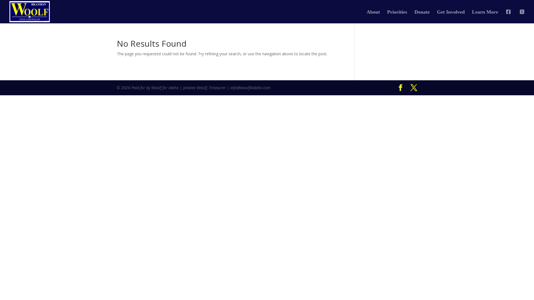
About (373, 12)
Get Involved (451, 12)
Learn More (485, 12)
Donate (422, 12)
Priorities (397, 12)
